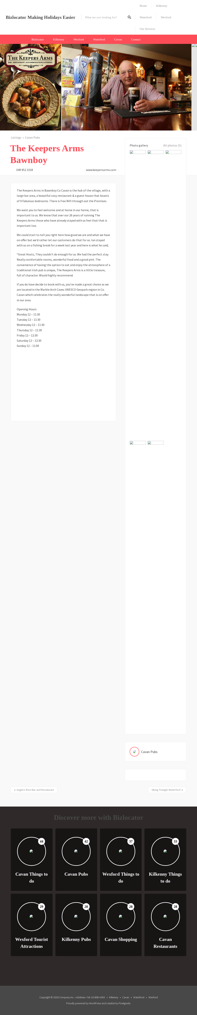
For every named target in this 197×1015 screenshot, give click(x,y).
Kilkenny (161, 5)
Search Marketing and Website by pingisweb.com (98, 973)
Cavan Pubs (32, 137)
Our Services (147, 28)
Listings (16, 137)
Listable (110, 1003)
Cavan (118, 39)
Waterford (146, 17)
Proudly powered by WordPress (83, 1003)
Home (143, 5)
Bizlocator (38, 39)
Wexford (166, 17)
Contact (135, 39)
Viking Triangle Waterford (166, 790)
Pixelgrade (124, 1003)
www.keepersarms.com (101, 170)
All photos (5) (172, 145)
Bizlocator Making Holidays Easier (40, 17)
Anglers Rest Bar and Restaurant (35, 790)
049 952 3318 (24, 170)
